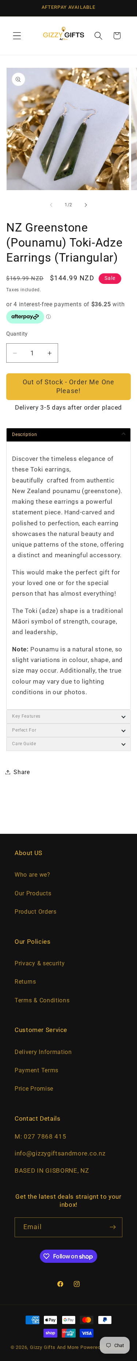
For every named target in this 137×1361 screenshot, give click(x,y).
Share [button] (22, 772)
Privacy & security (40, 963)
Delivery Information (43, 1052)
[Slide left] (51, 205)
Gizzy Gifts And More (54, 1347)
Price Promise (34, 1088)
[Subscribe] (112, 1227)
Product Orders (36, 911)
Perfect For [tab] (24, 730)
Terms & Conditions (42, 1000)
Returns (25, 981)
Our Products (33, 893)
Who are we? (32, 874)
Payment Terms (36, 1070)
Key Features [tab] (26, 716)
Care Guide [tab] (24, 743)
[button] (17, 35)
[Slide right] (86, 205)
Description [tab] (24, 434)
